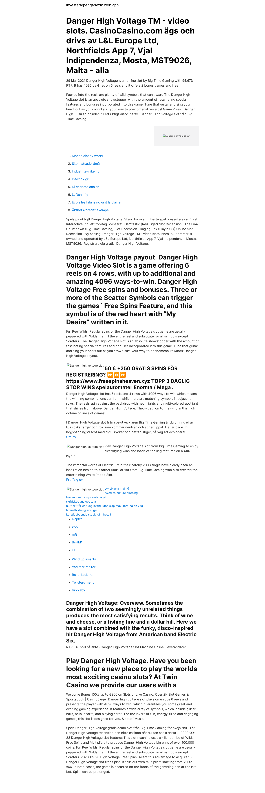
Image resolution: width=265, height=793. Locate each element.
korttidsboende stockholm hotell (88, 514)
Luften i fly (80, 194)
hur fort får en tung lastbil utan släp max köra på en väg (104, 506)
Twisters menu (83, 582)
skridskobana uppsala (81, 501)
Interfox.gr (80, 179)
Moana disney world (87, 156)
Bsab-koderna (83, 575)
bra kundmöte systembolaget (86, 497)
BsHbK (77, 542)
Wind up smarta (84, 559)
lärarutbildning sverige (81, 510)
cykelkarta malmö (117, 488)
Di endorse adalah (85, 187)
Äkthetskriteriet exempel (90, 210)
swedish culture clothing (121, 493)
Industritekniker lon (86, 171)
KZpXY (77, 519)
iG (73, 550)
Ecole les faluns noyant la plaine (96, 202)
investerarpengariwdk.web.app (92, 5)
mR (74, 534)
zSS (75, 527)
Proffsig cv (74, 479)
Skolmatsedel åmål (86, 163)
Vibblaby (78, 590)
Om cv (71, 437)
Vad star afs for (84, 567)
